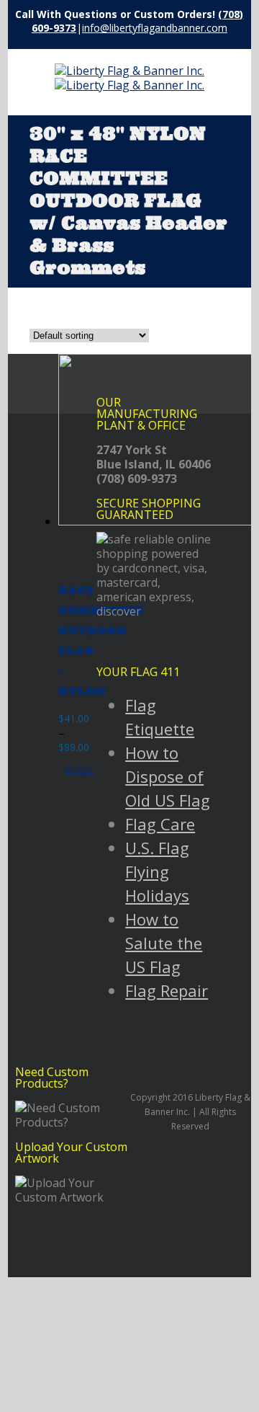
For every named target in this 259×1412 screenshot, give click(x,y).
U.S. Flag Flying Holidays (157, 871)
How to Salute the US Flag (163, 942)
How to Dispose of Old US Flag (167, 776)
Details (79, 770)
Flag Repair (166, 990)
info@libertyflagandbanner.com (154, 28)
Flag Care (160, 824)
